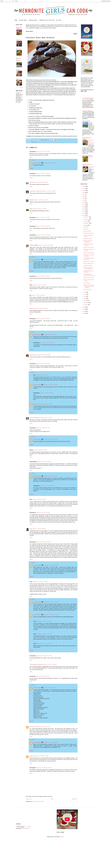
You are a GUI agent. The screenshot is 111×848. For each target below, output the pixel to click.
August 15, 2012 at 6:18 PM (41, 308)
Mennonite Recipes (19, 28)
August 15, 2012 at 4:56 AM (43, 151)
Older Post (74, 799)
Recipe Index (23, 20)
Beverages (19, 49)
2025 (83, 188)
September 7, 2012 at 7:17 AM (50, 614)
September (86, 223)
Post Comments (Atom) (38, 801)
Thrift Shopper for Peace (36, 664)
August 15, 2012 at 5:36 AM (43, 173)
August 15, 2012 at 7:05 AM (48, 191)
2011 (83, 307)
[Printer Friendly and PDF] (29, 140)
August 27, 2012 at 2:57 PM (43, 512)
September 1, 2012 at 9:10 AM (47, 485)
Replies (33, 160)
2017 (83, 204)
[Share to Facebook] (55, 140)
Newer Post (29, 799)
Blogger (62, 836)
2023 (83, 192)
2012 (83, 215)
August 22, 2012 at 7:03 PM (44, 461)
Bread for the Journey (88, 233)
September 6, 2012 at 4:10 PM (40, 581)
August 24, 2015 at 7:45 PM (41, 755)
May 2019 (91, 156)
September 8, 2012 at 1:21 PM (47, 342)
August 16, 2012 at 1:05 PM (43, 363)
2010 (83, 309)
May (85, 296)
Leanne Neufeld (34, 417)
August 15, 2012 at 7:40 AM (50, 162)
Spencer (32, 308)
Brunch (18, 79)
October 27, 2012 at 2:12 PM (49, 664)
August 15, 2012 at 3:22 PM (39, 285)
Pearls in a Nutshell (87, 111)
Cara (31, 528)
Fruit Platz (85, 227)
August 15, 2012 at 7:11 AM (41, 199)
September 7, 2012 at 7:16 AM (50, 602)
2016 (83, 207)
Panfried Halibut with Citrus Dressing (88, 268)
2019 (83, 200)
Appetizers (19, 40)
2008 (83, 313)
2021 (83, 196)
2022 (83, 194)
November (86, 219)
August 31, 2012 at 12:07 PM (43, 542)
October (86, 221)
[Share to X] (54, 140)
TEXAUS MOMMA (34, 245)
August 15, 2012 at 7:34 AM (39, 208)
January (86, 304)
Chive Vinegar (86, 283)
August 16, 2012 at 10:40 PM (50, 384)
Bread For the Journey (88, 261)
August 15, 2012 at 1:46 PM (43, 276)
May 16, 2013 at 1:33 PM (49, 687)
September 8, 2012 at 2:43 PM (44, 621)
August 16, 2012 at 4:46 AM (43, 354)
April (85, 298)
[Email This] (51, 140)
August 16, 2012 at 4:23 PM (44, 417)
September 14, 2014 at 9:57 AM (42, 726)
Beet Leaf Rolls (87, 231)
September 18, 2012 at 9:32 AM (44, 643)
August (85, 225)
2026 (83, 186)
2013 (83, 213)
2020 (83, 198)
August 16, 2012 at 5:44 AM (50, 334)
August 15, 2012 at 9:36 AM (43, 226)
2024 (83, 190)
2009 (83, 311)
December (86, 217)
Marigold (32, 199)
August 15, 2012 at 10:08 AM (43, 235)
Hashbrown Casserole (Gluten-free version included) (88, 286)
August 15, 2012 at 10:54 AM (46, 245)
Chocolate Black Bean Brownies (88, 258)
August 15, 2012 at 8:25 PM (43, 318)
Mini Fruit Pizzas (87, 289)
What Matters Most (87, 155)
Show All (21, 87)
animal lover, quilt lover (36, 191)
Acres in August (86, 99)
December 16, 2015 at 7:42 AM (43, 767)
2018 (83, 202)
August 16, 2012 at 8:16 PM (42, 375)
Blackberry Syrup (87, 238)
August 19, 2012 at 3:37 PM (40, 450)
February (91, 122)
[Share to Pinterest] (57, 140)
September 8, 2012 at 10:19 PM (44, 634)
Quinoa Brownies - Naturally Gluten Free (89, 275)
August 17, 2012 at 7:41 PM (43, 427)
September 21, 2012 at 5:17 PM (44, 655)
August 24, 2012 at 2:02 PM (39, 499)
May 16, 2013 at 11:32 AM (42, 676)
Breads (18, 69)
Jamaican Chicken (87, 265)
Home (16, 20)
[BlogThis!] (52, 140)
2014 (83, 211)
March (85, 300)
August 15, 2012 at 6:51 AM (41, 182)
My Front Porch (86, 121)
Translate (27, 828)
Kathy (31, 208)
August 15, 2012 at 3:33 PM (38, 295)
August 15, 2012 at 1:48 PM (50, 259)
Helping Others (33, 20)
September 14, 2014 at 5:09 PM (51, 742)
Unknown (35, 404)
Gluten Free (33, 142)
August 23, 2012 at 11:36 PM (50, 439)
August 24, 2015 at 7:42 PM (45, 404)
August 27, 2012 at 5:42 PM (39, 528)
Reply (31, 157)
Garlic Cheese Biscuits (88, 252)
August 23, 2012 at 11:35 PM (50, 476)
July (85, 292)
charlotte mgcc (37, 162)
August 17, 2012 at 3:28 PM (46, 392)
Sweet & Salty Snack (88, 263)
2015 (83, 209)
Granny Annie (33, 354)
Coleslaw (85, 229)
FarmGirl (32, 182)
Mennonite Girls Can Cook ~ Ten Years (50, 20)
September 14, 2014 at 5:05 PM (51, 565)
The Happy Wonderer (87, 98)
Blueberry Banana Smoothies (87, 241)
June (85, 294)
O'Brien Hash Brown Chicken (88, 244)
